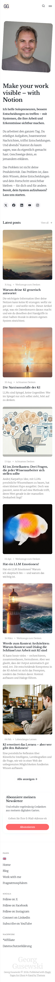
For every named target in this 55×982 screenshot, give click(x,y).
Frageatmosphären (15, 883)
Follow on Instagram (16, 911)
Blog (6, 871)
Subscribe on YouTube (17, 923)
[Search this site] (43, 6)
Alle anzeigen (26, 779)
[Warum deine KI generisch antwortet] (27, 277)
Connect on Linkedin (16, 917)
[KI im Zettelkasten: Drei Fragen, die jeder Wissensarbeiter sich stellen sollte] (27, 453)
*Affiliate (9, 940)
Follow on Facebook (15, 905)
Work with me (12, 877)
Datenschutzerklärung (17, 946)
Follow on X (10, 899)
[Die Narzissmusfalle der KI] (27, 365)
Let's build (27, 20)
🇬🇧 (4, 858)
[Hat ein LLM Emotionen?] (27, 542)
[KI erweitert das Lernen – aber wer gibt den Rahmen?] (27, 728)
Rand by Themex (36, 975)
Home (7, 865)
